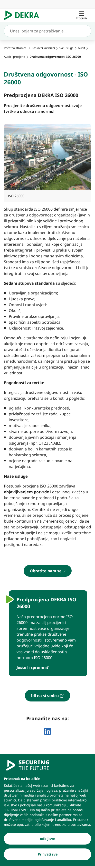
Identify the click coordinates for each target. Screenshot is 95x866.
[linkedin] (47, 731)
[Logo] (23, 15)
